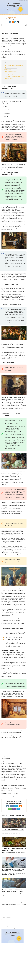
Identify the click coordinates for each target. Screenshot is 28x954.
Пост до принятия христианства (14, 65)
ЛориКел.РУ (12, 17)
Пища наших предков (6, 36)
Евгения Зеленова (13, 784)
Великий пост (9, 78)
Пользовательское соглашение (9, 921)
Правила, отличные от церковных (14, 76)
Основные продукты (10, 81)
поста (18, 682)
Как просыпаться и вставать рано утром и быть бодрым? (12, 890)
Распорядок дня (9, 74)
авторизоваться (5, 906)
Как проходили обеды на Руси (13, 829)
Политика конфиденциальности (9, 919)
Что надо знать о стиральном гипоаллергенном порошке (13, 870)
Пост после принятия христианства (10, 68)
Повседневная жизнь (11, 71)
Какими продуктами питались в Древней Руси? (14, 849)
